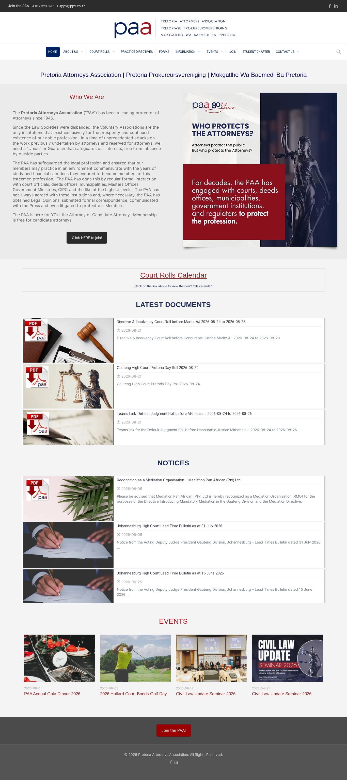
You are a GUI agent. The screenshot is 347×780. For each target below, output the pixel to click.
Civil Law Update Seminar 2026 (205, 693)
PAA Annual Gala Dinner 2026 (52, 693)
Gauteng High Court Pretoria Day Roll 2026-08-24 (157, 367)
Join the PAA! (174, 730)
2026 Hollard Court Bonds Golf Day (133, 693)
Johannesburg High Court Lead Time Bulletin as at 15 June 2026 (170, 573)
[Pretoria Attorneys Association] (173, 28)
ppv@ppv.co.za (73, 6)
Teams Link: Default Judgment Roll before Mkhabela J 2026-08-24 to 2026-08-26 (184, 413)
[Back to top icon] (326, 772)
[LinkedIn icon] (336, 6)
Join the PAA (18, 6)
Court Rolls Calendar (173, 275)
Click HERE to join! (87, 237)
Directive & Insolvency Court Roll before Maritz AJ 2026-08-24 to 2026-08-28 (181, 321)
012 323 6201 (45, 6)
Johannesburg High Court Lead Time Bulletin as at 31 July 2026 (169, 526)
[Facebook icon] (330, 6)
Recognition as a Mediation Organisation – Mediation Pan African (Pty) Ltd (179, 480)
